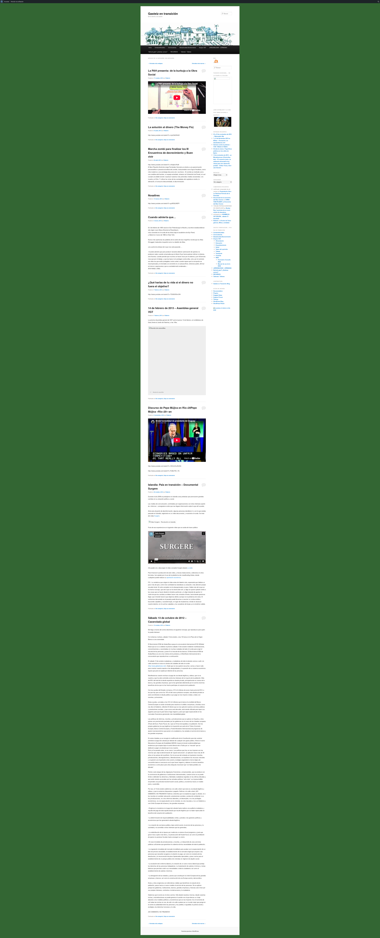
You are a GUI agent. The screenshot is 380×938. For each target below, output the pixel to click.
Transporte (219, 253)
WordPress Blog (218, 301)
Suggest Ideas (217, 295)
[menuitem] (1, 1)
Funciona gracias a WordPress (190, 931)
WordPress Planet (218, 303)
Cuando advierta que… (162, 217)
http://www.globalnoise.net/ (157, 666)
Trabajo (218, 251)
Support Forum (218, 297)
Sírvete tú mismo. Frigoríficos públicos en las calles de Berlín (222, 151)
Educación (219, 243)
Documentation (218, 291)
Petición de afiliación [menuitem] (17, 1)
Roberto (168, 78)
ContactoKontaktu (160, 47)
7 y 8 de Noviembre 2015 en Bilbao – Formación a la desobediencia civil (221, 140)
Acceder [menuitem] (6, 1)
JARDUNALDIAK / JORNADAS (218, 47)
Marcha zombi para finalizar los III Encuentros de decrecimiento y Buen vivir (170, 152)
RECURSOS (174, 52)
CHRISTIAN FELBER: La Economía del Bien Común (222, 202)
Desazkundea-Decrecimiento (188, 47)
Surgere (156, 516)
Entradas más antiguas (155, 63)
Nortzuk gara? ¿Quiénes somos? (158, 52)
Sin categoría (159, 118)
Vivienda (218, 255)
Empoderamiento (221, 245)
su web (189, 568)
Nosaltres (154, 195)
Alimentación (220, 241)
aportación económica (174, 577)
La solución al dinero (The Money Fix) (171, 127)
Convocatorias (172, 47)
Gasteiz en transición (163, 13)
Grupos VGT (202, 47)
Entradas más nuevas (199, 63)
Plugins (215, 293)
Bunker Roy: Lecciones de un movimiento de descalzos (221, 210)
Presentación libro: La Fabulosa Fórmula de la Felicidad (222, 193)
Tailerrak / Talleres (186, 52)
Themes (215, 299)
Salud (217, 247)
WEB (217, 257)
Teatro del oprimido (222, 249)
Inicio (150, 47)
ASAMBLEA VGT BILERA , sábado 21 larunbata (221, 216)
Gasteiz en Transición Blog (221, 284)
